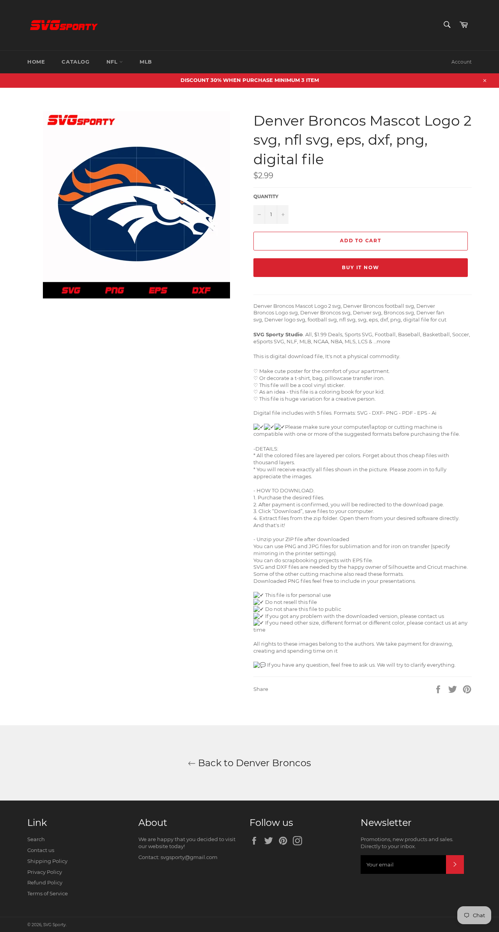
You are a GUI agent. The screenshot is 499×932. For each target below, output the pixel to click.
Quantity (265, 196)
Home (36, 62)
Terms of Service (47, 893)
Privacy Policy (44, 872)
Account (461, 62)
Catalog (75, 62)
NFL (112, 62)
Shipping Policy (47, 861)
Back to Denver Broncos (253, 763)
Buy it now (360, 267)
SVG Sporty (54, 924)
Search (36, 839)
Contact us (40, 850)
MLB (146, 62)
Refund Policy (44, 882)
